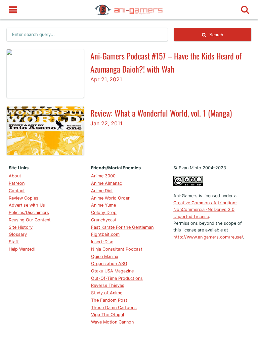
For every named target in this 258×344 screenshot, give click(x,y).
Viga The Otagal (107, 314)
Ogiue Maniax (104, 256)
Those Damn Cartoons (114, 307)
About (15, 175)
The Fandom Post (109, 300)
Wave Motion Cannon (112, 322)
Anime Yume (103, 205)
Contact (17, 190)
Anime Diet (102, 190)
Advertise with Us (27, 205)
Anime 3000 (103, 175)
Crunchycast (104, 219)
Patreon (17, 183)
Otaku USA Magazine (112, 270)
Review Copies (23, 198)
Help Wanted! (22, 249)
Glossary (18, 234)
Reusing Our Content (30, 219)
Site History (21, 227)
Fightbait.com (105, 234)
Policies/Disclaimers (29, 212)
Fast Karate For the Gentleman (122, 227)
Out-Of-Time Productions (117, 278)
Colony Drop (104, 212)
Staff (14, 241)
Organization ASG (109, 263)
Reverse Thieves (107, 285)
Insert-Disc (102, 241)
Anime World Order (110, 198)
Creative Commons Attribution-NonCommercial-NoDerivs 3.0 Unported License (205, 209)
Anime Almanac (106, 183)
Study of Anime (106, 292)
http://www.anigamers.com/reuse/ (208, 237)
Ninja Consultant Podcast (116, 249)
